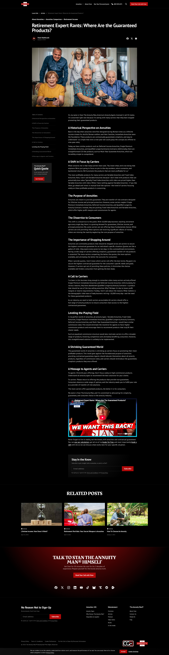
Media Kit (132, 617)
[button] (79, 4)
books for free (108, 442)
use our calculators (81, 442)
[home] (25, 4)
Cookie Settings (133, 651)
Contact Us (133, 614)
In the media (111, 625)
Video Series (111, 620)
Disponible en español (92, 617)
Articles (110, 614)
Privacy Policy (104, 473)
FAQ (131, 620)
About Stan (88, 4)
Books (110, 622)
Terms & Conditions (37, 641)
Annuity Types (90, 611)
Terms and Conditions (92, 473)
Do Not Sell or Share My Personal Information (72, 641)
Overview (111, 611)
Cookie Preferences (50, 641)
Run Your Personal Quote (101, 4)
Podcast (110, 617)
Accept (123, 651)
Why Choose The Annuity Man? (95, 614)
